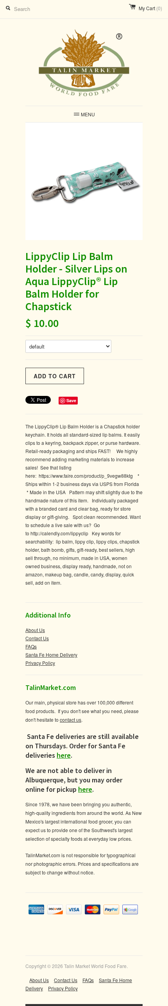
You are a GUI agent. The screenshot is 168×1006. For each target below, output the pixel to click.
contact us (70, 719)
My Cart (150, 8)
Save (71, 400)
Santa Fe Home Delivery (51, 654)
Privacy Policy (40, 662)
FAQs (31, 646)
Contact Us (37, 638)
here (64, 755)
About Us (35, 630)
